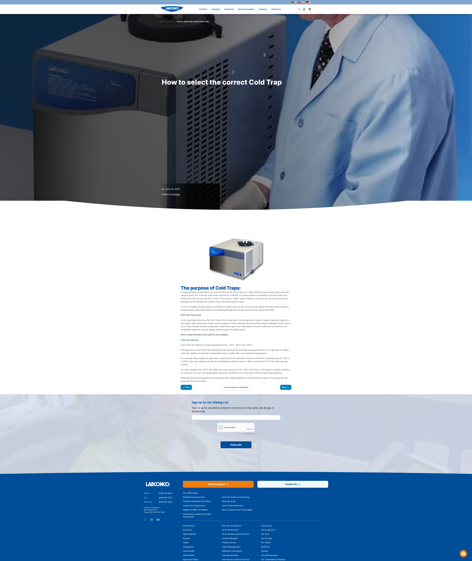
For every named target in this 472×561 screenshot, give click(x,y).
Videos (186, 542)
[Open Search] (299, 9)
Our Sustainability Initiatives (273, 559)
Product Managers (230, 538)
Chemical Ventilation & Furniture (197, 501)
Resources (229, 9)
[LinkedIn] (151, 519)
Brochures (187, 530)
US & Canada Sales (230, 530)
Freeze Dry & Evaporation (194, 505)
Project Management (231, 547)
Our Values (266, 542)
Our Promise (266, 538)
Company (262, 9)
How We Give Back (269, 555)
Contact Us (276, 9)
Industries (216, 9)
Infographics (188, 547)
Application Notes (190, 559)
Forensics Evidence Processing (235, 497)
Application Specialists (232, 551)
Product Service (229, 542)
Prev (187, 387)
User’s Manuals (189, 534)
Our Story (265, 534)
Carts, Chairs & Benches (232, 505)
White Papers (189, 555)
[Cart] (310, 9)
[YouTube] (158, 519)
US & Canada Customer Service (236, 534)
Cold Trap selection (190, 340)
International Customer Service (235, 559)
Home (162, 21)
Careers (264, 551)
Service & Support (246, 9)
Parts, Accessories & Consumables (237, 510)
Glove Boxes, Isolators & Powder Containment (197, 515)
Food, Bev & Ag (228, 501)
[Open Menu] (4, 8)
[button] (304, 9)
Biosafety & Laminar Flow (194, 497)
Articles (170, 21)
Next (284, 387)
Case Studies (188, 551)
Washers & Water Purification (195, 510)
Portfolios (265, 547)
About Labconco (268, 530)
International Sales (230, 555)
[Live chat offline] (463, 556)
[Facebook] (145, 519)
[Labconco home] (158, 484)
